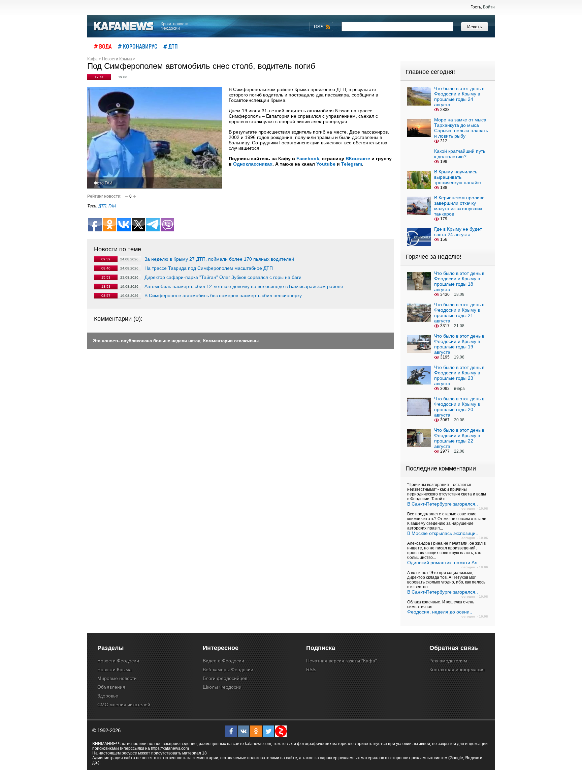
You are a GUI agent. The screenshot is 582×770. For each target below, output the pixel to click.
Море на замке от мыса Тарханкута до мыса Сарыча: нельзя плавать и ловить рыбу (461, 128)
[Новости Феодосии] (124, 26)
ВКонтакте (358, 158)
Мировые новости (117, 678)
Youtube (325, 164)
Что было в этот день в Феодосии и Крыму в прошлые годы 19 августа (459, 344)
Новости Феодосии (118, 660)
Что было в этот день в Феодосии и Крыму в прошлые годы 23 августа (459, 375)
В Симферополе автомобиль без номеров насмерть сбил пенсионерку (223, 295)
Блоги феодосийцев (225, 678)
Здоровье (107, 695)
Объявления (111, 687)
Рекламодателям (448, 660)
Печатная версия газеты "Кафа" (341, 660)
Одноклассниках (252, 164)
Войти (489, 7)
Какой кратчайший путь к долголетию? (459, 153)
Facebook (307, 158)
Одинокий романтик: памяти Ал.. (443, 562)
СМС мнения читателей (123, 704)
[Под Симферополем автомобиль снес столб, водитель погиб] (154, 138)
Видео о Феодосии (223, 660)
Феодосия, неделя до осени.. (439, 612)
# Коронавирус (137, 46)
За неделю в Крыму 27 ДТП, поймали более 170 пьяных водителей (219, 259)
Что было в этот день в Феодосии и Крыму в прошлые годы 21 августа (459, 312)
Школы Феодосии (222, 687)
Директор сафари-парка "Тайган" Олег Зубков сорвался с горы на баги (222, 277)
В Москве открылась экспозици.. (442, 533)
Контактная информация (457, 669)
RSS (311, 669)
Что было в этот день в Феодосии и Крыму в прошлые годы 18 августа (459, 281)
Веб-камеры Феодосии (228, 669)
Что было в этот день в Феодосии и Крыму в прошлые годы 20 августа (459, 407)
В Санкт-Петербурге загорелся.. (442, 504)
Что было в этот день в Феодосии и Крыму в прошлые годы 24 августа (459, 96)
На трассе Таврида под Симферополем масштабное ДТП (208, 268)
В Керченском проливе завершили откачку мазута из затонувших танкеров (459, 206)
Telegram (351, 164)
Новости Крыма (114, 669)
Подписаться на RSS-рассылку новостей (321, 26)
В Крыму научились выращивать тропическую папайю (457, 177)
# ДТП (170, 46)
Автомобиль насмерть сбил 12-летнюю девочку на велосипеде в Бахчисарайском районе (243, 286)
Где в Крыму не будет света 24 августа (458, 231)
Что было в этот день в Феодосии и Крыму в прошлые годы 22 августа (459, 438)
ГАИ (112, 206)
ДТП (102, 206)
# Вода (103, 46)
